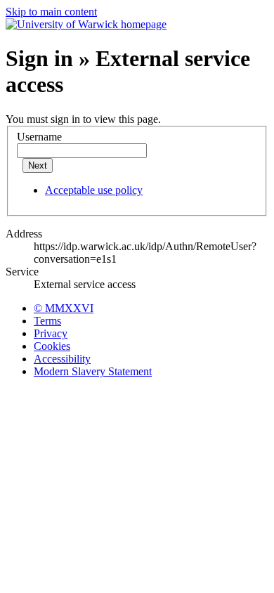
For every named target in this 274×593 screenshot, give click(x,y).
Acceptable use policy (94, 190)
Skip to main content (51, 12)
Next (37, 165)
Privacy (50, 333)
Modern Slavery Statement (93, 371)
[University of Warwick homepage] (86, 24)
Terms (47, 321)
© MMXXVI (63, 308)
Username (39, 137)
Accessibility (62, 359)
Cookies (52, 346)
